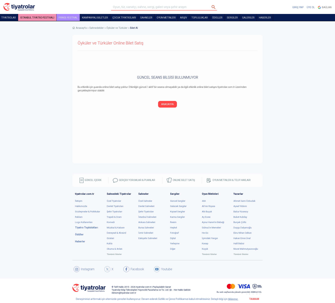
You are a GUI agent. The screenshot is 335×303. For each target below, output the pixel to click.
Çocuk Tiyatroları (124, 17)
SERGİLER (232, 17)
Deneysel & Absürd (116, 233)
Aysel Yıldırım (240, 206)
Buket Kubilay (240, 217)
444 (204, 201)
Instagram (87, 269)
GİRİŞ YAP (298, 7)
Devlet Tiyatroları (115, 206)
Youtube (166, 269)
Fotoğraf (174, 233)
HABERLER (265, 17)
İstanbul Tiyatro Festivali (37, 17)
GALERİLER (248, 17)
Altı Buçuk (207, 211)
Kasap (205, 243)
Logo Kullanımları (83, 222)
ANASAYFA (167, 104)
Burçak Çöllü (239, 222)
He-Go (205, 233)
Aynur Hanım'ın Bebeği (213, 222)
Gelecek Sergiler (178, 206)
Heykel (173, 227)
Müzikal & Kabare (115, 227)
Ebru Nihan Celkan (242, 233)
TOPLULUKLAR (199, 17)
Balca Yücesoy (240, 211)
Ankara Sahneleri (146, 222)
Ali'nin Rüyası (208, 206)
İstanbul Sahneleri (147, 217)
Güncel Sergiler (177, 201)
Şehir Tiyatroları (114, 211)
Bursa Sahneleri (146, 227)
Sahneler (146, 17)
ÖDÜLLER (217, 17)
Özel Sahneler (145, 201)
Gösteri (110, 238)
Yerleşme (174, 243)
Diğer (172, 249)
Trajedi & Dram (114, 217)
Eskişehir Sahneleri (147, 238)
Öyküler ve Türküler (117, 27)
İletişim (78, 201)
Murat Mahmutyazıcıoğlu (245, 249)
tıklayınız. (233, 299)
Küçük (205, 249)
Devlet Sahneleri (146, 206)
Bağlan (326, 7)
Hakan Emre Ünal (242, 238)
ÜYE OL (311, 7)
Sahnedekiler (96, 27)
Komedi (111, 222)
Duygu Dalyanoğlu (242, 227)
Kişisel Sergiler (177, 211)
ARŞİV (183, 17)
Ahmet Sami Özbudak (244, 201)
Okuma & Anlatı (114, 249)
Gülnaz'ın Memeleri (211, 227)
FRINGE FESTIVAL (68, 17)
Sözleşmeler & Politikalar (87, 211)
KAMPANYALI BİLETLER (95, 17)
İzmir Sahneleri (145, 233)
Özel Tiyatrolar (114, 201)
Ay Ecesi (206, 217)
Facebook (137, 269)
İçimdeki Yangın (210, 238)
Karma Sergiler (177, 217)
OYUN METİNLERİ (166, 17)
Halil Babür (238, 243)
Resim (173, 222)
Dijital (173, 238)
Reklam (79, 217)
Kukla (109, 243)
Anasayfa (81, 27)
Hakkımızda (81, 206)
